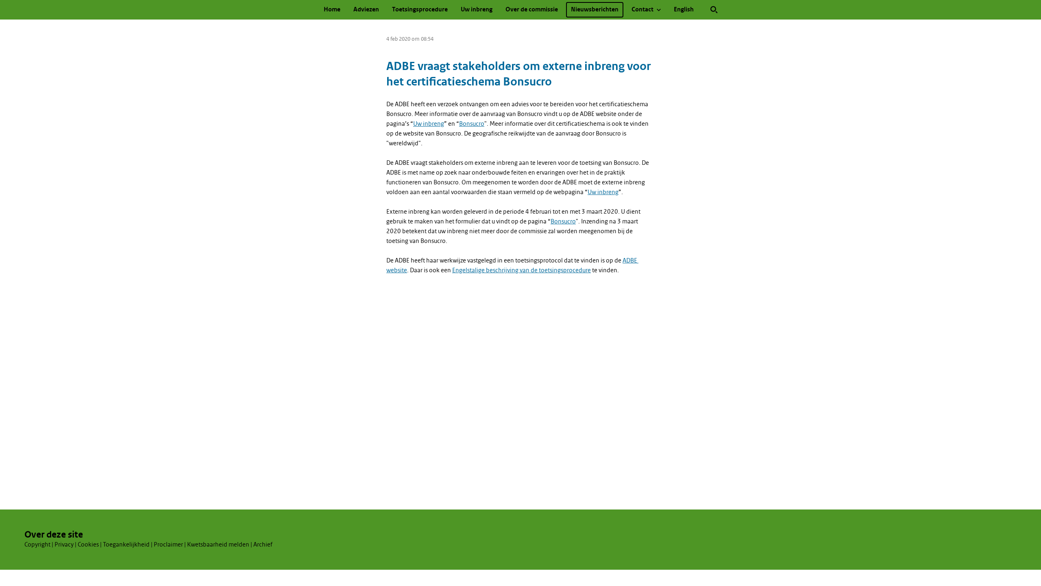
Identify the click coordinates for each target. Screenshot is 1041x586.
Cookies (88, 544)
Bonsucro (471, 123)
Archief (262, 544)
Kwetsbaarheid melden (218, 544)
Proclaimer (168, 544)
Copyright (37, 544)
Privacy (64, 544)
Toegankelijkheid (126, 544)
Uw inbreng (428, 123)
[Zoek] (714, 10)
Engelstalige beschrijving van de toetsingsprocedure (521, 270)
